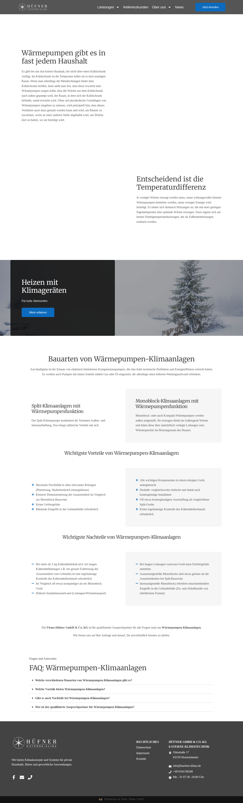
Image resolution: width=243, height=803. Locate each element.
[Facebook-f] (14, 777)
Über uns (159, 7)
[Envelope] (22, 777)
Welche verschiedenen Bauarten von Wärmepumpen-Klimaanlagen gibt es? (83, 680)
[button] (121, 680)
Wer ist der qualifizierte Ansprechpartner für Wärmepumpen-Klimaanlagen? (84, 707)
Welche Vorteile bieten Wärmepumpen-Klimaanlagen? (70, 689)
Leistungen (105, 7)
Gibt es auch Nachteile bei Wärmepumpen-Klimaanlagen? (72, 698)
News (179, 7)
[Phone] (30, 777)
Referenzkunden (135, 7)
